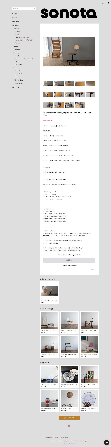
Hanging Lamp (19, 56)
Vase (15, 68)
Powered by (67, 443)
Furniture (17, 29)
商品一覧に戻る (69, 418)
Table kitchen (18, 80)
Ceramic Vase (19, 74)
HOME (14, 14)
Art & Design (18, 64)
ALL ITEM (15, 21)
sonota (14, 18)
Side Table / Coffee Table (24, 40)
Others (17, 77)
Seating (17, 31)
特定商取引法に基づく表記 (62, 437)
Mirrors (16, 46)
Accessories (17, 49)
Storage (17, 43)
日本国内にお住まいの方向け (69, 265)
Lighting (16, 53)
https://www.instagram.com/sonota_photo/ (68, 240)
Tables (17, 34)
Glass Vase (18, 71)
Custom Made (18, 83)
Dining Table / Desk (22, 37)
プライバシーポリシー (46, 437)
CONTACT (16, 87)
